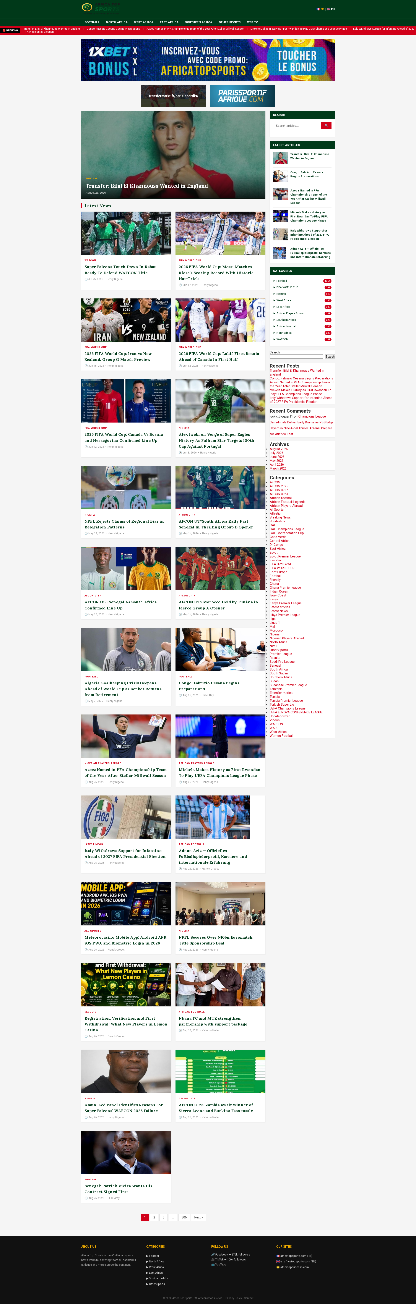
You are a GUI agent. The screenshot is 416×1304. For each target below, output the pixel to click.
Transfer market (281, 693)
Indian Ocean (279, 591)
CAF (273, 525)
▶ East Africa (154, 1272)
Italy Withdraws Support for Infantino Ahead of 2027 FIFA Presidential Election (309, 234)
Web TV (252, 22)
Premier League (281, 654)
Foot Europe (278, 572)
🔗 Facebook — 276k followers (230, 1254)
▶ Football (152, 1255)
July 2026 (276, 453)
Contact (249, 1298)
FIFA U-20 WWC (281, 564)
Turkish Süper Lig (282, 704)
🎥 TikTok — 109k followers (228, 1259)
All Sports (92, 931)
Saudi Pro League (282, 662)
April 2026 (277, 465)
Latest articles (280, 607)
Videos (275, 720)
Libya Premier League (285, 615)
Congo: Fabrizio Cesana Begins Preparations (113, 28)
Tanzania (276, 689)
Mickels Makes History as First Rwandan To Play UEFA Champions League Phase (298, 28)
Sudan (274, 681)
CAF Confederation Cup (287, 533)
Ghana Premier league (285, 588)
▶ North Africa (155, 1261)
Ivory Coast (278, 595)
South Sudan (279, 673)
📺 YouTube (218, 1264)
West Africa (143, 22)
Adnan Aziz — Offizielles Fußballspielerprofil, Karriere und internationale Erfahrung (213, 856)
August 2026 (279, 449)
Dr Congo (276, 545)
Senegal (275, 665)
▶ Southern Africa (157, 1278)
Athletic (275, 513)
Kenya (274, 599)
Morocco (276, 630)
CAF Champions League (287, 529)
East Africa (169, 22)
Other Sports (230, 22)
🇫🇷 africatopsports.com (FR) (294, 1255)
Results (90, 1012)
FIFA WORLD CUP (190, 260)
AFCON (275, 482)
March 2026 (278, 468)
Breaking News (280, 517)
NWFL (274, 646)
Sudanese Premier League (288, 685)
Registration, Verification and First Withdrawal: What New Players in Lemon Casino (125, 1024)
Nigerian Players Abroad (103, 763)
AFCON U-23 (187, 1098)
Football (91, 22)
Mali (272, 627)
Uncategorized (280, 716)
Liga (273, 619)
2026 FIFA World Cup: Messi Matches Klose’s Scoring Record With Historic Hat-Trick (216, 272)
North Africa (117, 22)
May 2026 (276, 461)
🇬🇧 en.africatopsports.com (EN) (296, 1261)
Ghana (274, 584)
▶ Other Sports (155, 1284)
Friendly (275, 580)
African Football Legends (288, 502)
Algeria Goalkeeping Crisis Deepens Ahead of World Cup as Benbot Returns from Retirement (122, 688)
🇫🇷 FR (320, 9)
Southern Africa (198, 22)
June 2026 (277, 457)
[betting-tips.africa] (173, 96)
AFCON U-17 (187, 515)
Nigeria (184, 428)
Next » (198, 1217)
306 (184, 1217)
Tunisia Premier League (286, 701)
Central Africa (279, 541)
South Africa (279, 669)
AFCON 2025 (279, 486)
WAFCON (90, 260)
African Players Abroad (197, 763)
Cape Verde (278, 537)
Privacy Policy (234, 1298)
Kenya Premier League (286, 603)
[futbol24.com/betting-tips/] (242, 96)
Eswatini (275, 560)
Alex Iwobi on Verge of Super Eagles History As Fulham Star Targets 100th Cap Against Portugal (216, 440)
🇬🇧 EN (331, 9)
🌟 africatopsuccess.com (292, 1267)
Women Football (281, 736)
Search (275, 352)
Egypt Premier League (285, 556)
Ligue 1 (275, 623)
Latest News (93, 844)
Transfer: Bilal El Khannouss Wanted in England (52, 28)
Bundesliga (277, 521)
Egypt (274, 552)
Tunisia (275, 697)
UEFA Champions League (288, 708)
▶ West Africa (155, 1267)
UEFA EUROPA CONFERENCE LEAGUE (296, 712)
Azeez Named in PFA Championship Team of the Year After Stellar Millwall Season (195, 28)
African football (192, 844)
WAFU (274, 728)
